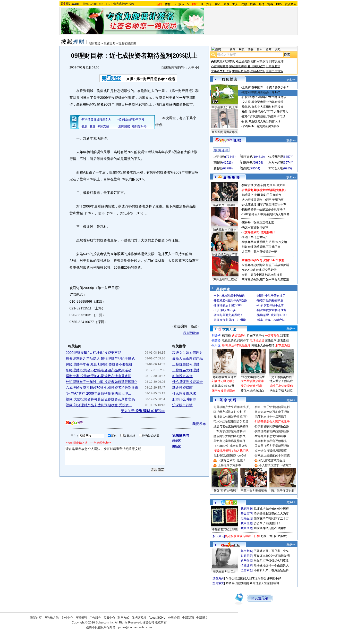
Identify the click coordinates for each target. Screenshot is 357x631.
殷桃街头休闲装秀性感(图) (230, 416)
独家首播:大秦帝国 (254, 185)
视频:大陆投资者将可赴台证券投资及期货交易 (100, 399)
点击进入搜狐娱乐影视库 (271, 450)
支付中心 (67, 617)
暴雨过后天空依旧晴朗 (264, 583)
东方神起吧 (275, 162)
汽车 (209, 4)
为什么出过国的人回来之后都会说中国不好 (253, 578)
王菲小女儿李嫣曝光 (254, 490)
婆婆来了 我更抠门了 (267, 523)
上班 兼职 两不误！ (226, 310)
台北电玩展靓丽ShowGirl (229, 455)
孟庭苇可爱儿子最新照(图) (272, 446)
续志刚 (246, 92)
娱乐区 (216, 345)
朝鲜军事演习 (259, 61)
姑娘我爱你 (238, 335)
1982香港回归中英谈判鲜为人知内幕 (265, 214)
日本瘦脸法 (273, 66)
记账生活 (246, 518)
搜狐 (86, 4)
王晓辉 (246, 87)
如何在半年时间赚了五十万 (271, 518)
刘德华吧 (247, 162)
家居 (227, 4)
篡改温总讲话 (238, 66)
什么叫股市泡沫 (184, 393)
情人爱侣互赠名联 (281, 381)
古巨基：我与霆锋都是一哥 (259, 251)
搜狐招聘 (81, 617)
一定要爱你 (272, 335)
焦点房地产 (120, 4)
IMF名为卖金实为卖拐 (265, 126)
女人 (235, 4)
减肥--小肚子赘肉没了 (271, 295)
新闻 (233, 49)
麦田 (257, 195)
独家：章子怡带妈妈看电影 (272, 407)
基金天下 (246, 513)
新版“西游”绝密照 (225, 490)
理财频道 (95, 43)
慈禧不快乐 (257, 71)
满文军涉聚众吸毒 (252, 381)
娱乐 (181, 4)
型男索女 (246, 570)
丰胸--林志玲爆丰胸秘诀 (229, 295)
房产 (218, 4)
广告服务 (95, 617)
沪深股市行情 (182, 405)
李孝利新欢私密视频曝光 (271, 441)
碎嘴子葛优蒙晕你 (281, 386)
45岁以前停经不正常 (270, 305)
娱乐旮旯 (246, 560)
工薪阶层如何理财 (185, 364)
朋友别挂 (283, 340)
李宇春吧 (247, 156)
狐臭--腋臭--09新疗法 (271, 320)
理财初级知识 (127, 43)
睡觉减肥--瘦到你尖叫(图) (230, 300)
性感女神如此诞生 (253, 377)
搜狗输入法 (51, 617)
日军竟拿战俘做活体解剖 (229, 431)
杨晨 (245, 111)
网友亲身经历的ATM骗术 (270, 528)
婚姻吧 (245, 168)
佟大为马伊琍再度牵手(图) (272, 412)
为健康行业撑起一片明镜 (230, 320)
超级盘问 (271, 340)
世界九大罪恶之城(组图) (270, 436)
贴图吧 (217, 168)
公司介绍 (174, 617)
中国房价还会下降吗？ (265, 92)
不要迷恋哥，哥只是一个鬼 (271, 551)
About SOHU (157, 617)
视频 (244, 4)
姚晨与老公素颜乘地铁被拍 (230, 426)
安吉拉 (246, 102)
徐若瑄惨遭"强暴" (252, 386)
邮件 (261, 4)
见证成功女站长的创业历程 (271, 508)
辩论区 (176, 446)
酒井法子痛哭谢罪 (282, 490)
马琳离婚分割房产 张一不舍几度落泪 (265, 279)
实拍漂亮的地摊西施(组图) (272, 431)
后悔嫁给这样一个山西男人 (271, 565)
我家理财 (246, 508)
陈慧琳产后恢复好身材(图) (230, 412)
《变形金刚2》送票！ (232, 460)
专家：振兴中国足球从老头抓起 (262, 274)
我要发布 (199, 424)
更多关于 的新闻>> (143, 411)
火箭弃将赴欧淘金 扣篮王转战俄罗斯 (265, 265)
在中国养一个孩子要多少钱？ (270, 87)
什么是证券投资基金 (187, 382)
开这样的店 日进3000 (228, 305)
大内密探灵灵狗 (252, 199)
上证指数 (219, 156)
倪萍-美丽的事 (274, 199)
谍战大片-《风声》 (224, 205)
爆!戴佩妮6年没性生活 (236, 345)
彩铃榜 (216, 335)
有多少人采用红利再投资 (267, 106)
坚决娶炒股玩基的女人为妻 (271, 513)
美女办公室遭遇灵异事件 (229, 441)
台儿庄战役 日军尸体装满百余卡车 (264, 204)
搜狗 (131, 4)
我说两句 (291, 4)
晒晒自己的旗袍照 (237, 583)
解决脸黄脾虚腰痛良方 (271, 310)
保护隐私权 (139, 617)
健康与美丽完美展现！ (228, 315)
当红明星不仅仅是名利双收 (271, 560)
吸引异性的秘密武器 (270, 300)
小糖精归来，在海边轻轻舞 (271, 570)
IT (202, 4)
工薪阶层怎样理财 (185, 370)
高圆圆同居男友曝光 (225, 132)
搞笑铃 (216, 340)
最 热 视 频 (231, 177)
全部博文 (202, 617)
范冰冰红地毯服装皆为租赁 (230, 421)
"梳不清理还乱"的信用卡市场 (266, 116)
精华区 (176, 440)
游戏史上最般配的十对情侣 (272, 455)
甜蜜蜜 (284, 335)
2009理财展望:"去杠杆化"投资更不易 (93, 353)
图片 (269, 49)
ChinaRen (96, 4)
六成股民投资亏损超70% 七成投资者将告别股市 (102, 388)
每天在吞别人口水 (224, 571)
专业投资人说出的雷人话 (264, 121)
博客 (270, 4)
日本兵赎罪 (276, 61)
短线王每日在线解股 (274, 536)
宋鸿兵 (246, 126)
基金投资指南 (182, 388)
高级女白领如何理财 (187, 353)
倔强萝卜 (248, 195)
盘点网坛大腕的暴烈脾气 (229, 436)
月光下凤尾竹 (255, 335)
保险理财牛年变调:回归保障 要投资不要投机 (99, 364)
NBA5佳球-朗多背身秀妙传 (259, 270)
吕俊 (245, 97)
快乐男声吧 (275, 156)
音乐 (260, 49)
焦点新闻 (246, 551)
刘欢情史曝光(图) (223, 381)
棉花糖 (226, 335)
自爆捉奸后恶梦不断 (225, 254)
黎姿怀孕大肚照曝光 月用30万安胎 (264, 242)
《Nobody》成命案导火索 (230, 446)
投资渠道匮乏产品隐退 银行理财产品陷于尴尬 (100, 358)
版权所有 (161, 622)
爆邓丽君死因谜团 (224, 377)
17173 (108, 4)
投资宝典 (109, 43)
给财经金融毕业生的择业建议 (267, 97)
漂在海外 (218, 578)
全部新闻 (188, 617)
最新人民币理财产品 (187, 358)
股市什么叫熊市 (184, 399)
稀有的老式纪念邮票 (225, 529)
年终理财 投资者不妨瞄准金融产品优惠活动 (98, 370)
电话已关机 (229, 340)
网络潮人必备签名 (263, 345)
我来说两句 (169, 67)
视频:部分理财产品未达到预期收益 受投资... (99, 405)
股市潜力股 (282, 345)
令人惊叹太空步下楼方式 (275, 465)
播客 (253, 4)
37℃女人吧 (275, 168)
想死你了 (243, 340)
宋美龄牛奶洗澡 (221, 71)
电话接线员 (257, 340)
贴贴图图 (246, 555)
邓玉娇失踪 (243, 61)
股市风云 (218, 536)
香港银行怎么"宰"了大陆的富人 (268, 111)
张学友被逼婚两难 (223, 390)
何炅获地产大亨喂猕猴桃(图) (231, 407)
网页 (242, 49)
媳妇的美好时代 (271, 195)
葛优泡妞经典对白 (252, 390)
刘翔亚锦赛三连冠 (225, 279)
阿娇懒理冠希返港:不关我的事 (261, 247)
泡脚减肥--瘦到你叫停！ (272, 315)
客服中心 (109, 617)
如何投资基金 (182, 376)
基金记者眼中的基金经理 (267, 102)
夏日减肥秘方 (256, 66)
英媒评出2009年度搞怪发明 (272, 555)
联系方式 (123, 617)
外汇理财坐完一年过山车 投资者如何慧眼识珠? (101, 382)
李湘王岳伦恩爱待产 (255, 237)
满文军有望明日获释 (255, 227)
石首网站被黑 (220, 66)
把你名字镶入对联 (281, 390)
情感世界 (246, 565)
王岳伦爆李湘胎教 (229, 465)
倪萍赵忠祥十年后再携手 (271, 416)
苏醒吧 (217, 162)
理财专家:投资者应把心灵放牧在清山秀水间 (98, 376)
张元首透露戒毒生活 (272, 460)
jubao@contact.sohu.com (135, 627)
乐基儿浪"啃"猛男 (223, 386)
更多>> (291, 80)
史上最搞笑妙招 (281, 377)
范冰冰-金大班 (276, 185)
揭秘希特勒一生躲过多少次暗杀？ (264, 209)
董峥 (245, 116)
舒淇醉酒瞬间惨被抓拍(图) (272, 426)
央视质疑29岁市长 (223, 61)
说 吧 (237, 140)
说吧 (277, 49)
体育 (168, 4)
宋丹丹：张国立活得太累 (258, 222)
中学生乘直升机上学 (225, 107)
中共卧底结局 (241, 71)
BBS (279, 4)
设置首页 (36, 617)
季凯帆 (246, 106)
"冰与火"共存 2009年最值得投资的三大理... (98, 393)
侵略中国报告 (274, 71)
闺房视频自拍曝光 (224, 230)
